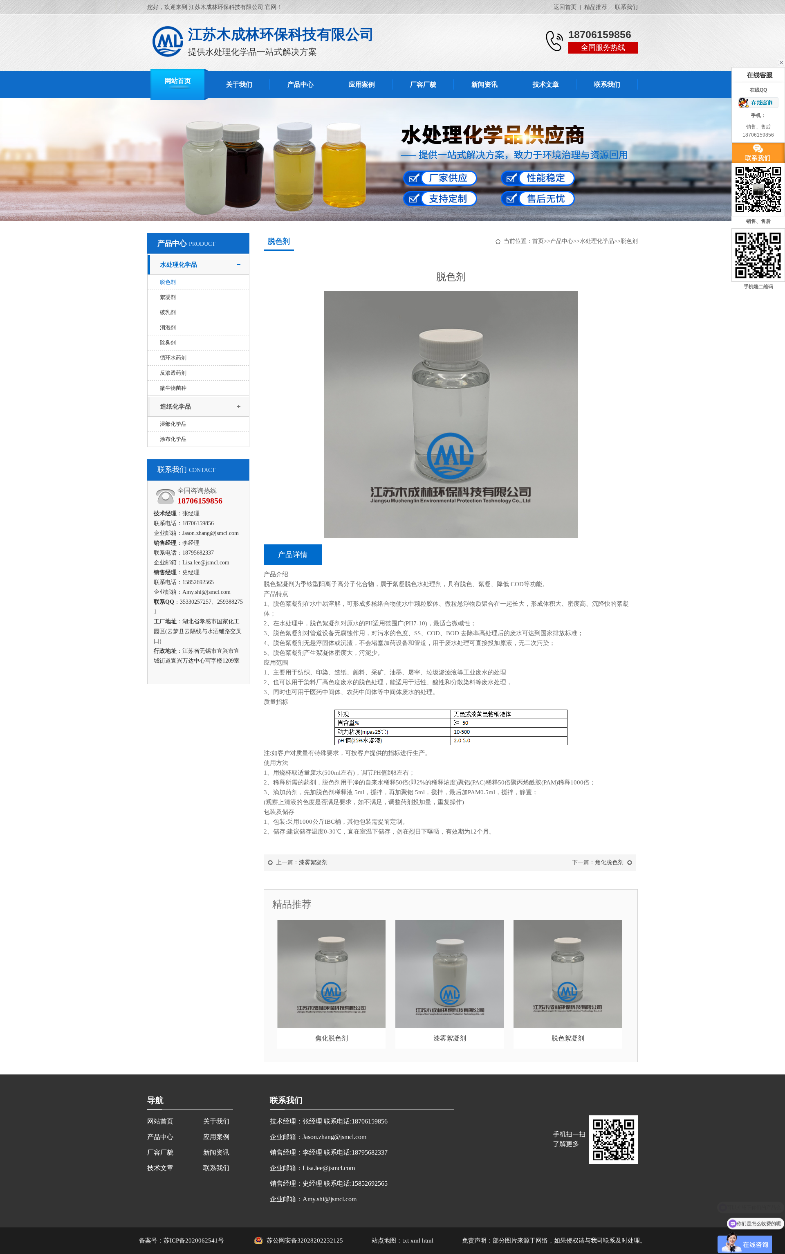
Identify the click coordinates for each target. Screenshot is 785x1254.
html (427, 1240)
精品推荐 (595, 7)
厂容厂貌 (160, 1152)
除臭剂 (168, 342)
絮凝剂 (168, 297)
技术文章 (160, 1167)
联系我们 (626, 7)
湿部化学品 (173, 424)
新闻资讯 (216, 1152)
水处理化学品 (178, 264)
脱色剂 (168, 282)
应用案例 (216, 1136)
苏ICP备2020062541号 (194, 1240)
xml (415, 1240)
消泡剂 (168, 327)
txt (405, 1240)
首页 (538, 241)
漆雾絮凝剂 (313, 862)
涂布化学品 (173, 439)
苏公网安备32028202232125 (298, 1240)
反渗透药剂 (173, 373)
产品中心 (561, 241)
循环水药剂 (173, 358)
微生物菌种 (173, 388)
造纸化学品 (175, 406)
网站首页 (160, 1121)
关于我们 (216, 1121)
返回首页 (565, 7)
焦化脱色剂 (609, 862)
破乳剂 (168, 312)
